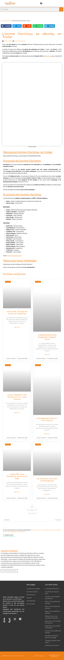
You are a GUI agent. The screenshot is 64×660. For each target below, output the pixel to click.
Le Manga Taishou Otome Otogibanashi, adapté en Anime (47, 337)
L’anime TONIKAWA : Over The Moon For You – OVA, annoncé (17, 397)
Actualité (8, 20)
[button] (41, 3)
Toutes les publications (9, 570)
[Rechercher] (61, 9)
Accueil (3, 20)
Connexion (58, 519)
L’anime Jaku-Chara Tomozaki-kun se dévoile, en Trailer (17, 476)
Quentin (58, 655)
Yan (57, 656)
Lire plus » (17, 327)
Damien (53, 656)
